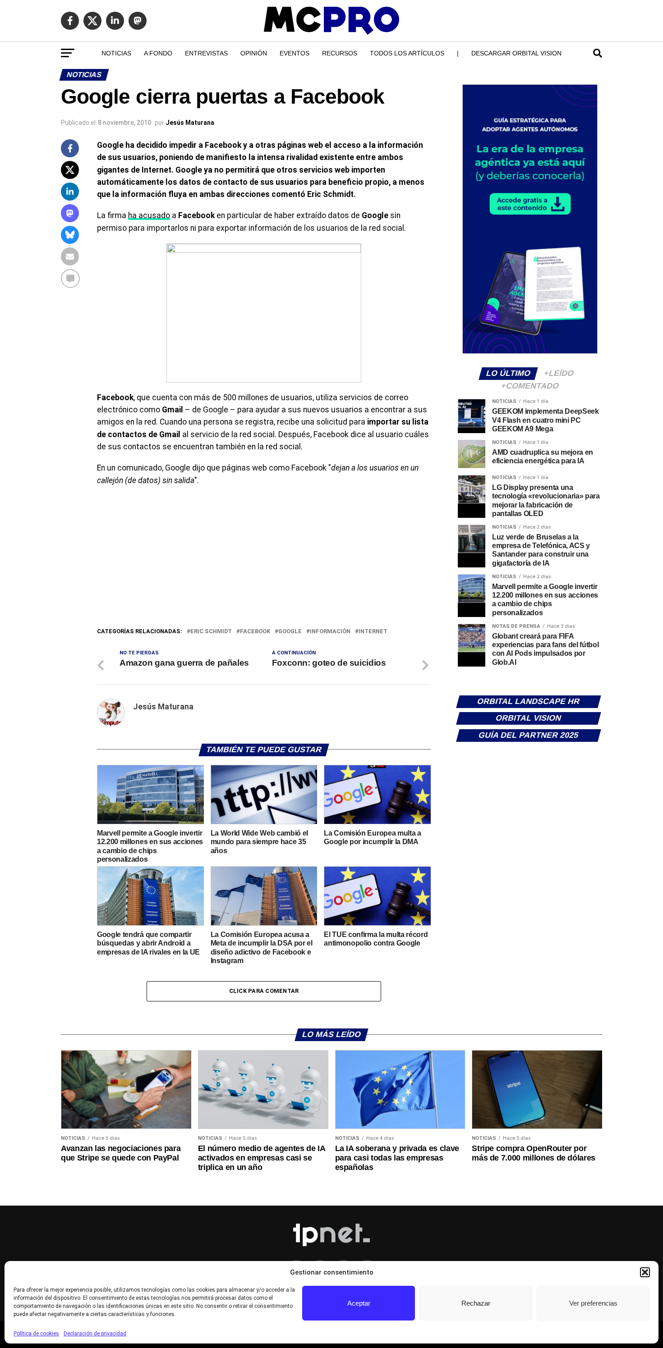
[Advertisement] (264, 559)
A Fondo (158, 53)
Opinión (253, 53)
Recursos (339, 53)
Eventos (294, 53)
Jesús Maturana (190, 122)
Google (290, 632)
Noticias (116, 53)
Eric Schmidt (211, 632)
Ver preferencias (593, 1303)
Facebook (255, 632)
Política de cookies (36, 1333)
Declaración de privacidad (95, 1333)
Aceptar (358, 1303)
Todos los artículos (407, 53)
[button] (644, 1272)
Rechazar (475, 1303)
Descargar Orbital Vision (516, 53)
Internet (373, 632)
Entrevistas (206, 53)
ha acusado (149, 215)
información (330, 632)
